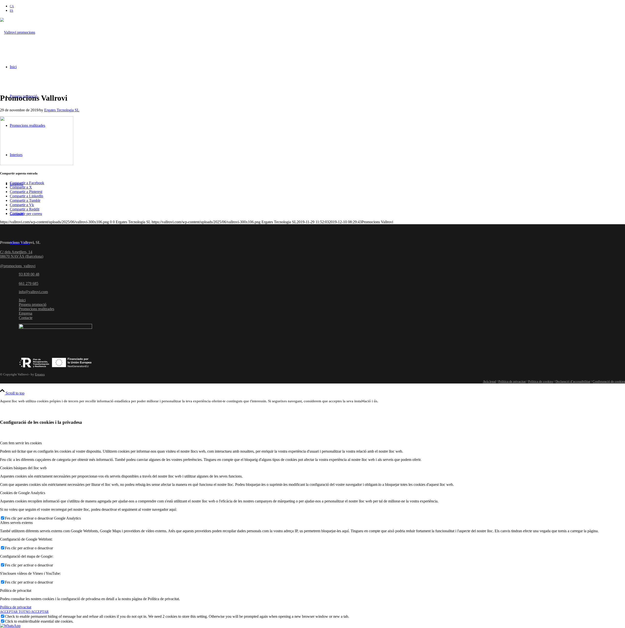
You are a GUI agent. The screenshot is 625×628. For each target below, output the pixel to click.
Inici (22, 300)
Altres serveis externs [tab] (16, 523)
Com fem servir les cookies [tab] (21, 443)
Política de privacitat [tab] (15, 590)
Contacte (25, 318)
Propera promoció (32, 304)
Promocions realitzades (36, 309)
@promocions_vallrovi (17, 266)
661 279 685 (28, 283)
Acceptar (14, 413)
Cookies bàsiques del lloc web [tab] (23, 468)
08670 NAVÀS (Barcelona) (21, 256)
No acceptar (37, 612)
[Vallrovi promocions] (17, 32)
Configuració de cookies (609, 381)
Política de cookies (540, 381)
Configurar (45, 413)
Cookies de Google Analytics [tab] (22, 493)
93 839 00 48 (29, 274)
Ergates (40, 374)
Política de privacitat (512, 381)
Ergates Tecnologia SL (61, 110)
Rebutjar (75, 413)
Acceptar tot (12, 612)
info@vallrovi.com (33, 292)
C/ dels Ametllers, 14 (16, 252)
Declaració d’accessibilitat (572, 381)
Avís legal (489, 381)
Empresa (25, 313)
